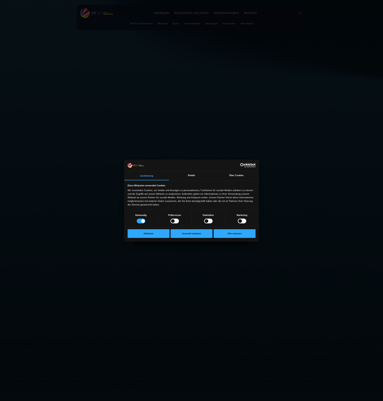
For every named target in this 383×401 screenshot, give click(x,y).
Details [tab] (191, 175)
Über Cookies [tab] (236, 175)
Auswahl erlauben (191, 233)
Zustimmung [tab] (146, 175)
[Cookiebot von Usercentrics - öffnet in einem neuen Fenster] (242, 165)
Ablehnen (148, 233)
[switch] (174, 221)
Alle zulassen (234, 233)
